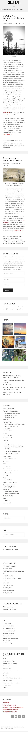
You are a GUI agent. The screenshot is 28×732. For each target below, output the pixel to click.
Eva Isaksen (6, 582)
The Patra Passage (7, 592)
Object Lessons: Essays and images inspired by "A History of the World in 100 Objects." (14, 447)
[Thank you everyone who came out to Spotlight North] (20, 355)
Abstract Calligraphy (8, 408)
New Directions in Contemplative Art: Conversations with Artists (14, 388)
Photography (6, 142)
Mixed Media (6, 461)
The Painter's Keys (7, 643)
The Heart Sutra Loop (8, 590)
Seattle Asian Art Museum (9, 609)
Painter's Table (6, 668)
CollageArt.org (7, 623)
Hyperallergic (6, 666)
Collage (5, 433)
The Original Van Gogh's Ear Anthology (13, 678)
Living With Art (7, 456)
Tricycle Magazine (7, 680)
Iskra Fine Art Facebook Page (10, 549)
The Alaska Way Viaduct (11, 415)
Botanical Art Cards (9, 431)
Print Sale (5, 475)
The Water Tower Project (11, 417)
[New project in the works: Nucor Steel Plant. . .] (20, 342)
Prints (11, 238)
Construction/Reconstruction (12, 413)
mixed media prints (16, 242)
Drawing (5, 440)
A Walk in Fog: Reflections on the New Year (13, 18)
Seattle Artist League (8, 633)
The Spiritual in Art (8, 496)
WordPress (10, 728)
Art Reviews (6, 419)
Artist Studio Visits (7, 422)
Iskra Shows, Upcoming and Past (11, 451)
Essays (4, 443)
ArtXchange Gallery (8, 607)
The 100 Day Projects (10, 487)
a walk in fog (12, 144)
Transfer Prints (8, 480)
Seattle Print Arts (7, 636)
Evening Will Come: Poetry (10, 663)
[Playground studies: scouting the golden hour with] (8, 329)
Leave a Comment (20, 23)
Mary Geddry (6, 112)
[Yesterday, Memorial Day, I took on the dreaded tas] (8, 342)
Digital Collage (6, 238)
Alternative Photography (9, 566)
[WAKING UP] (8, 355)
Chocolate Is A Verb (8, 575)
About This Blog (7, 385)
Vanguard (5, 687)
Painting (5, 464)
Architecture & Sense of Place (15, 236)
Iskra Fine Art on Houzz (9, 628)
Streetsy (5, 675)
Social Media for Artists (9, 485)
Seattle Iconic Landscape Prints (11, 482)
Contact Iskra (6, 702)
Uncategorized (7, 503)
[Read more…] (7, 134)
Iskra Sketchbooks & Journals (10, 454)
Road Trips (15, 238)
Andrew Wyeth (12, 240)
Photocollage (18, 140)
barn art (18, 240)
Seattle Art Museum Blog (9, 631)
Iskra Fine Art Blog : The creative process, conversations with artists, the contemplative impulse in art (13, 709)
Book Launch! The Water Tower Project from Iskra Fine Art (12, 376)
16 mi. (4, 658)
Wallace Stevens (6, 147)
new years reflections (19, 145)
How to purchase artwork (9, 705)
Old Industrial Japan (8, 585)
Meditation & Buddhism (9, 459)
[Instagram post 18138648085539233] (20, 329)
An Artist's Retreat (7, 568)
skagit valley (12, 243)
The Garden (6, 489)
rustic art (7, 243)
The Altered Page (7, 587)
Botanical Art (12, 140)
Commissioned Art (8, 438)
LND (6, 728)
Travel (4, 498)
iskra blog (12, 145)
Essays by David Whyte (9, 661)
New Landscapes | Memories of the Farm (13, 159)
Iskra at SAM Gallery (8, 626)
